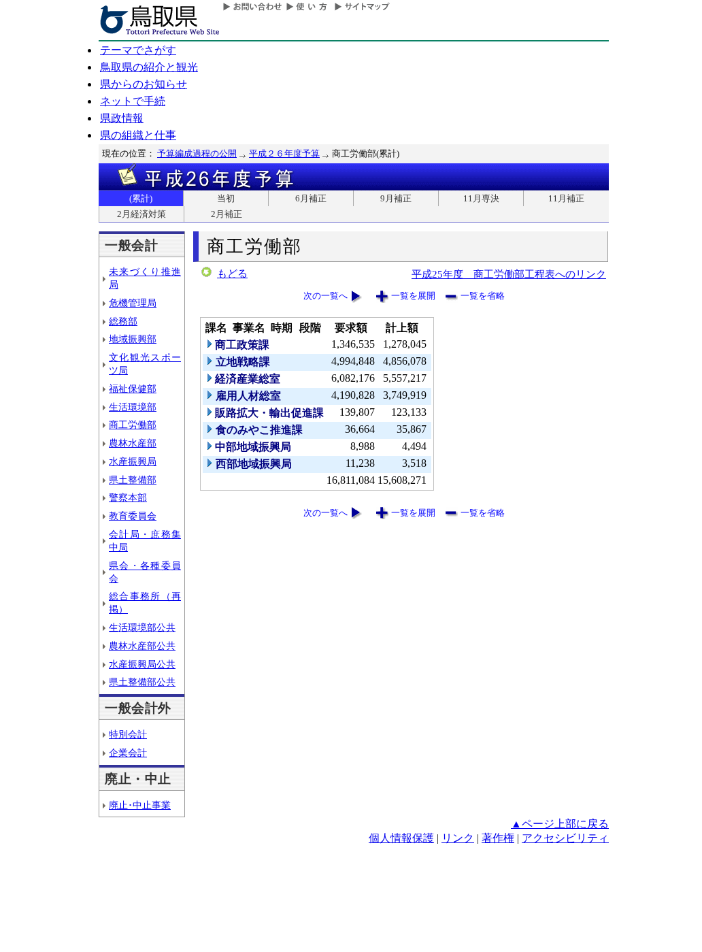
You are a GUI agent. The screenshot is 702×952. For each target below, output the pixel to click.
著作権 (498, 838)
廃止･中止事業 (140, 805)
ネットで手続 (132, 101)
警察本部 (128, 497)
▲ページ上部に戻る (560, 824)
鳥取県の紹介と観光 (149, 67)
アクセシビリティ (565, 838)
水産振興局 (132, 461)
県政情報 (122, 118)
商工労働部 (132, 424)
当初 (226, 198)
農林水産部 (132, 443)
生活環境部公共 (142, 627)
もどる (232, 273)
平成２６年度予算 (284, 153)
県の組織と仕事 (138, 135)
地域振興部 (132, 338)
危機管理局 (132, 302)
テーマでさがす (138, 50)
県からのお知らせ (143, 84)
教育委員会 (132, 515)
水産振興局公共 (142, 664)
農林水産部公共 (142, 645)
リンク (457, 838)
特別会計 (128, 734)
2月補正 (226, 214)
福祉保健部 (132, 388)
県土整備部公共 (142, 681)
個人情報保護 (401, 838)
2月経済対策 (141, 214)
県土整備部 (132, 479)
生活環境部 (132, 406)
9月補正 (396, 198)
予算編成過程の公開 (197, 153)
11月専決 (481, 198)
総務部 (123, 321)
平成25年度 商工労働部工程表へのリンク (509, 274)
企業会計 (128, 752)
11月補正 (566, 198)
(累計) (140, 198)
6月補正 (311, 198)
